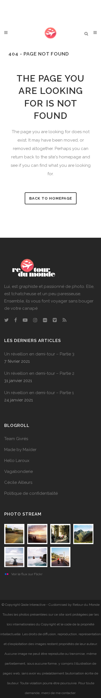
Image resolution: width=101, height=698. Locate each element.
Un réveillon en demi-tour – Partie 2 (39, 373)
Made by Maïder (20, 449)
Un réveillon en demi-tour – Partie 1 (39, 392)
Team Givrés (16, 438)
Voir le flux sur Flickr (26, 574)
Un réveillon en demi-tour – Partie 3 (39, 354)
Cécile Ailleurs (18, 482)
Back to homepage (50, 198)
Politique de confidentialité (31, 493)
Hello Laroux (16, 460)
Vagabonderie (18, 471)
